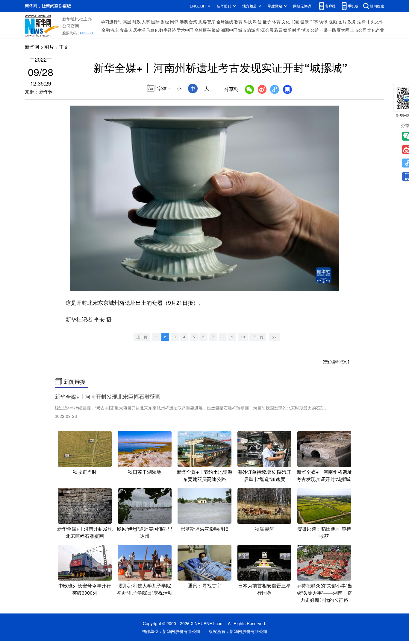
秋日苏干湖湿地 (144, 471)
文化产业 (375, 30)
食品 (124, 30)
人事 (146, 22)
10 (243, 336)
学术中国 (185, 30)
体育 (276, 22)
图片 (342, 22)
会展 (269, 30)
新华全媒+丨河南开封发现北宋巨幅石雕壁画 (107, 397)
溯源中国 (229, 30)
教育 (238, 22)
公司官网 (70, 26)
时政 (136, 22)
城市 (242, 30)
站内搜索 (377, 5)
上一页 (142, 336)
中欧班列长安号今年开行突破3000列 (84, 589)
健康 (304, 22)
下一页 (257, 336)
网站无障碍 (302, 5)
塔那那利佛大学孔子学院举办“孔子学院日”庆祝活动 (144, 589)
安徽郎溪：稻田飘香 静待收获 (324, 532)
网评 (174, 22)
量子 (267, 22)
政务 (352, 22)
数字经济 (167, 30)
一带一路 (327, 30)
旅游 (251, 30)
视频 (333, 22)
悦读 (305, 30)
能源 (260, 30)
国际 (155, 22)
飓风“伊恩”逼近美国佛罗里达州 (144, 532)
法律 (361, 22)
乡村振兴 (202, 30)
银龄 (216, 30)
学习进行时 (111, 22)
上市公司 (358, 30)
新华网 (32, 46)
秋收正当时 (85, 471)
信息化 (152, 30)
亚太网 (343, 30)
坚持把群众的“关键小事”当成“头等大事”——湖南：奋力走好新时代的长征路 (324, 592)
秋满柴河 (264, 528)
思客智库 (207, 22)
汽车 (114, 30)
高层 (127, 22)
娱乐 (287, 30)
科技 (248, 22)
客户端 (330, 5)
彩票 (278, 30)
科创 (257, 22)
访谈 (323, 22)
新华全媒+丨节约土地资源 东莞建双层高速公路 (204, 475)
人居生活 (137, 30)
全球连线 (224, 22)
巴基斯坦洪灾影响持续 (204, 528)
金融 (106, 30)
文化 (285, 22)
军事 (314, 22)
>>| (274, 336)
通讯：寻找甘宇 (204, 585)
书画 (295, 22)
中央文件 (374, 22)
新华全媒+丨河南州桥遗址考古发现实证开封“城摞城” (324, 475)
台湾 (193, 22)
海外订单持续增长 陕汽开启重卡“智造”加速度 (264, 475)
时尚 (296, 30)
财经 (165, 22)
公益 (314, 30)
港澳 (184, 22)
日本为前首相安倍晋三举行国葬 (264, 589)
